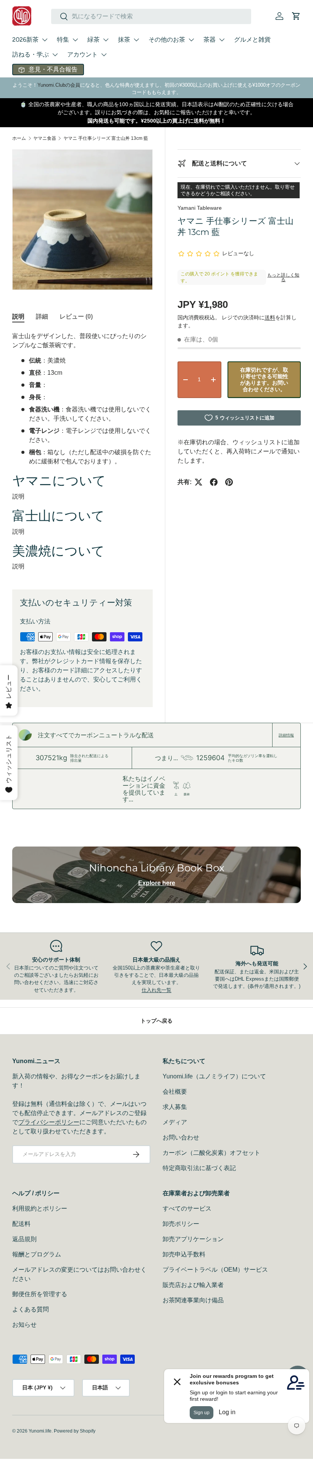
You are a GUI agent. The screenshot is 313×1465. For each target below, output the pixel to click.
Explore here (156, 883)
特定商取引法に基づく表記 (199, 1168)
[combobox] (151, 16)
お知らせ (24, 1324)
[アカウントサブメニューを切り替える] (103, 54)
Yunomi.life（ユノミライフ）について (214, 1076)
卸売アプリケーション (193, 1239)
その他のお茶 (166, 39)
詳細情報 (286, 735)
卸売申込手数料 (184, 1254)
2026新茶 (25, 39)
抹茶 (124, 39)
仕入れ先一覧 (156, 990)
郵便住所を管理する (39, 1294)
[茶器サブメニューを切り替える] (221, 39)
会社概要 (175, 1091)
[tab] (18, 316)
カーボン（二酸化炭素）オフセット (211, 1152)
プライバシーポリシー (48, 1122)
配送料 (21, 1224)
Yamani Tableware (199, 208)
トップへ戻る (156, 1021)
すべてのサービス (187, 1208)
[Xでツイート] (198, 482)
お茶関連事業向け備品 (193, 1300)
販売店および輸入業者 (193, 1285)
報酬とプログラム (36, 1254)
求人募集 (175, 1107)
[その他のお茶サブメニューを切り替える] (191, 39)
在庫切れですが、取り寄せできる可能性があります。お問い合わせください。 (264, 379)
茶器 (209, 39)
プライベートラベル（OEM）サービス (215, 1269)
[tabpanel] (82, 451)
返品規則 (24, 1239)
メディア (175, 1122)
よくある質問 (30, 1309)
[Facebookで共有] (213, 482)
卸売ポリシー (181, 1224)
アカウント (82, 54)
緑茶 (93, 39)
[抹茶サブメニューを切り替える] (136, 39)
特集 (63, 39)
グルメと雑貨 (252, 39)
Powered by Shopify (74, 1431)
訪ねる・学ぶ (30, 54)
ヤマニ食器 (44, 138)
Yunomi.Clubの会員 (58, 85)
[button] (296, 16)
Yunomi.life (40, 1431)
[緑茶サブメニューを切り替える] (105, 39)
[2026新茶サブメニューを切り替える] (44, 39)
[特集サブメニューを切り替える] (75, 39)
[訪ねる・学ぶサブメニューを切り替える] (55, 54)
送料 (270, 317)
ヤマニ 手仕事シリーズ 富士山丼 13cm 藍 (105, 138)
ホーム (19, 138)
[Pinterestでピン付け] (229, 482)
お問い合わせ (181, 1137)
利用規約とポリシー (39, 1208)
